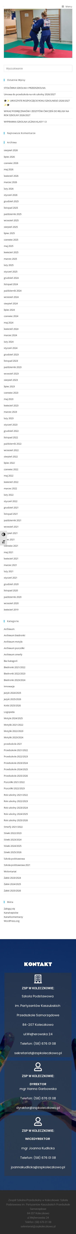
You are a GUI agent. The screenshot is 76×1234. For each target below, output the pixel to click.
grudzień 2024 (11, 277)
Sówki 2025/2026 (12, 852)
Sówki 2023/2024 (12, 839)
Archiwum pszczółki (14, 648)
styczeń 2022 (10, 501)
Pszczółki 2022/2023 (14, 788)
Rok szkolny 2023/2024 (16, 807)
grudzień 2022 (11, 430)
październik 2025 (12, 214)
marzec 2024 (10, 335)
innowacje (9, 686)
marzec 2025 (10, 258)
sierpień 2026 (11, 150)
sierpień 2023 (11, 379)
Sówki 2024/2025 (12, 845)
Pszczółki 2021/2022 (14, 782)
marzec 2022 (10, 488)
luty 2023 (8, 418)
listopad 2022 (11, 437)
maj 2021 (8, 552)
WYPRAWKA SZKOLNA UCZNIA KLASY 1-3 (25, 121)
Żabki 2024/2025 (12, 884)
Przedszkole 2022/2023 (16, 756)
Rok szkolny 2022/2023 (16, 801)
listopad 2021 (11, 513)
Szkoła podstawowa (14, 858)
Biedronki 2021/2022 (14, 667)
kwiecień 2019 (11, 609)
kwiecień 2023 (11, 405)
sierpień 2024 (11, 303)
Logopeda (9, 712)
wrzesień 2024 (11, 297)
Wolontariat (10, 871)
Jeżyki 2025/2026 (12, 699)
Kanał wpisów (11, 912)
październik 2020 (12, 597)
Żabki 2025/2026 (12, 890)
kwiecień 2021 (11, 558)
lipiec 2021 (9, 539)
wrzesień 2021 (11, 526)
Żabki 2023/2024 (12, 877)
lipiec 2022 (9, 462)
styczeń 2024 (10, 348)
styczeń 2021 (10, 577)
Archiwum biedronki (14, 635)
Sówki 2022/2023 (12, 833)
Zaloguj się (9, 908)
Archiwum (9, 629)
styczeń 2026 (10, 195)
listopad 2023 (11, 360)
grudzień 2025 (11, 201)
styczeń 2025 (10, 271)
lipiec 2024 (9, 309)
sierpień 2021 (11, 533)
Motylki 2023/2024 (13, 737)
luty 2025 (8, 265)
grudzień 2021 (11, 507)
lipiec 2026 (9, 156)
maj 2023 (8, 399)
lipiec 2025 (9, 233)
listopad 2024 (11, 284)
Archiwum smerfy (13, 654)
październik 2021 (12, 520)
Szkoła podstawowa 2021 (17, 865)
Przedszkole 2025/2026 (16, 775)
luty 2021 (8, 571)
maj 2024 (8, 322)
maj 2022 (8, 475)
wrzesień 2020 (11, 603)
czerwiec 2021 (11, 545)
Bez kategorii (10, 660)
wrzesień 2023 (11, 373)
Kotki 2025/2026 (12, 705)
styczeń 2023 (10, 424)
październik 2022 (12, 443)
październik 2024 (12, 290)
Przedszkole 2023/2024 (16, 763)
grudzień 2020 (11, 584)
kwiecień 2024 (11, 328)
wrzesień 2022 (11, 450)
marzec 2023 (10, 411)
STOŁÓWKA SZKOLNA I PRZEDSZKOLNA (24, 87)
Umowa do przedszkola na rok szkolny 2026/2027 (29, 94)
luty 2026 (8, 188)
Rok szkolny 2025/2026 (16, 820)
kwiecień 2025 (11, 252)
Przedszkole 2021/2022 (16, 750)
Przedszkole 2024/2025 (16, 769)
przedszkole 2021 (13, 743)
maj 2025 (8, 246)
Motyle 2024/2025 (13, 718)
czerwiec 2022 (11, 469)
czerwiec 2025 (11, 239)
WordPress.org (11, 920)
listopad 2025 (11, 207)
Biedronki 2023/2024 (14, 680)
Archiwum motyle (13, 641)
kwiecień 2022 (11, 482)
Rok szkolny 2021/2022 (16, 794)
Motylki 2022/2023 (13, 731)
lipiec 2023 (9, 386)
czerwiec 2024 (11, 316)
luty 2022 (8, 494)
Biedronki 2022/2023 (14, 673)
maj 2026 (8, 169)
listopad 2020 (11, 590)
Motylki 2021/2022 (13, 724)
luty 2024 (8, 341)
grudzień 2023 (11, 354)
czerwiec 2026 (11, 163)
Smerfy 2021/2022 (13, 826)
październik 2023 (12, 367)
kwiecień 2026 (11, 175)
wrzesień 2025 (11, 220)
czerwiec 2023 (11, 392)
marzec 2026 (10, 182)
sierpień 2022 (11, 456)
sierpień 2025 (11, 226)
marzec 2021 (10, 565)
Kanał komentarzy (13, 916)
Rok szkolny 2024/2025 (16, 814)
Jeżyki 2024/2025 (12, 692)
